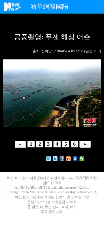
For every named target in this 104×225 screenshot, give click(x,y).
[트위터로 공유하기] (55, 158)
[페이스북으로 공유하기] (62, 158)
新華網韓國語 (49, 6)
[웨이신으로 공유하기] (81, 158)
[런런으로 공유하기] (75, 158)
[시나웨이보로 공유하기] (68, 158)
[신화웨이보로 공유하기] (48, 158)
